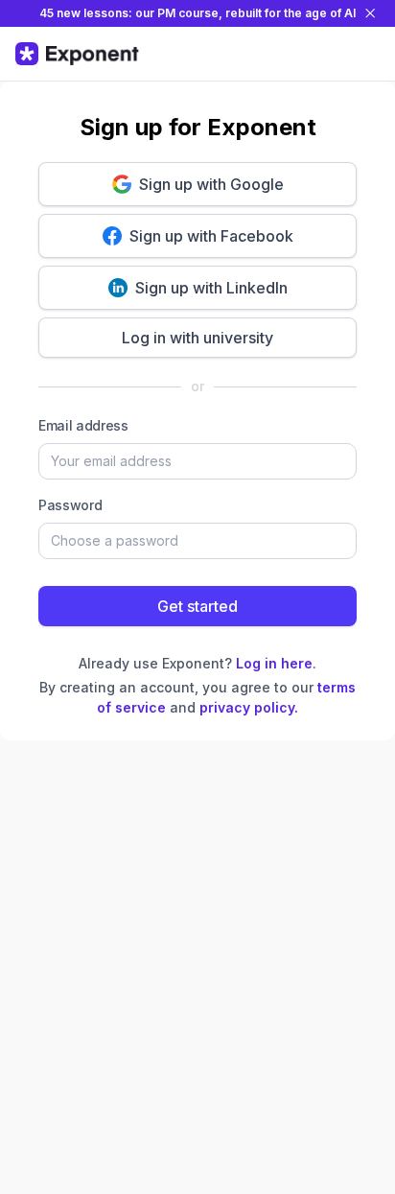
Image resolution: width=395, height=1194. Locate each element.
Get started (197, 606)
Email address (83, 425)
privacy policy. (248, 707)
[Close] (370, 13)
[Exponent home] (77, 53)
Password (70, 505)
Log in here (274, 663)
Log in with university (197, 337)
